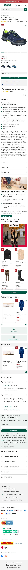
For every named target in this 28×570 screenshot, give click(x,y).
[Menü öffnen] (2, 5)
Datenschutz (10, 565)
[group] (14, 37)
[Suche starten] (25, 9)
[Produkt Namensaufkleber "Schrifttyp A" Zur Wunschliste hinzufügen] (12, 300)
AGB (15, 565)
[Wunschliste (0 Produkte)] (22, 5)
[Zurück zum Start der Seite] (26, 560)
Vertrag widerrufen (11, 562)
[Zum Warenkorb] (26, 5)
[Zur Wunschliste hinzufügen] (25, 25)
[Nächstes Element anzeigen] (26, 324)
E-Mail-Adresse (4, 424)
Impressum (19, 562)
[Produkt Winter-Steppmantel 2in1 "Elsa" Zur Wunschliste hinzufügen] (26, 300)
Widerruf (19, 565)
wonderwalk (4, 15)
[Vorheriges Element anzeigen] (2, 324)
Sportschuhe (5, 13)
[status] (12, 9)
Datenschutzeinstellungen (14, 567)
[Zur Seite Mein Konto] (19, 5)
